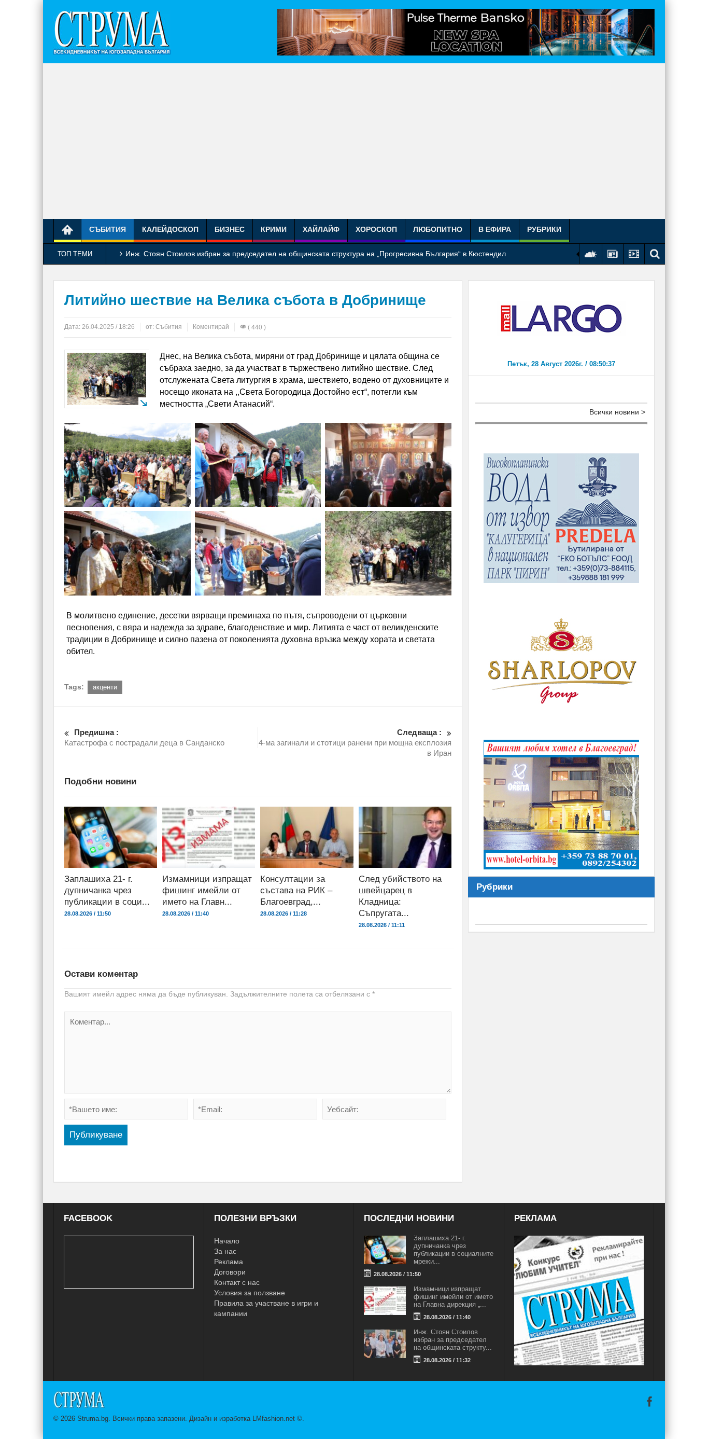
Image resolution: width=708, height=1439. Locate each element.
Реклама (228, 1261)
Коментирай (211, 326)
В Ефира (494, 229)
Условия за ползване (249, 1293)
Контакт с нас (237, 1282)
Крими (274, 229)
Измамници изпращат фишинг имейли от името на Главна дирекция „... (453, 1296)
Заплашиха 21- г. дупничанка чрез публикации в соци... (107, 890)
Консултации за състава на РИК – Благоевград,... (296, 890)
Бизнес (230, 229)
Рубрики (544, 229)
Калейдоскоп (170, 229)
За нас (225, 1251)
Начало (226, 1241)
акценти (105, 687)
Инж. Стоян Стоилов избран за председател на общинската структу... (453, 1339)
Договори (230, 1272)
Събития (107, 229)
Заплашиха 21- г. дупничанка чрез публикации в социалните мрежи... (453, 1249)
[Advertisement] (354, 141)
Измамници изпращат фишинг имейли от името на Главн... (207, 890)
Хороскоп (376, 229)
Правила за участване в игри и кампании (266, 1308)
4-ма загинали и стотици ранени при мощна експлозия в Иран (355, 742)
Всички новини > (617, 412)
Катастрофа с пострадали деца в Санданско (144, 737)
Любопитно (437, 229)
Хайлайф (321, 229)
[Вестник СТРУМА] (112, 31)
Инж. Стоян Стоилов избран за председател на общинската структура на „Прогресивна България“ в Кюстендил (315, 254)
